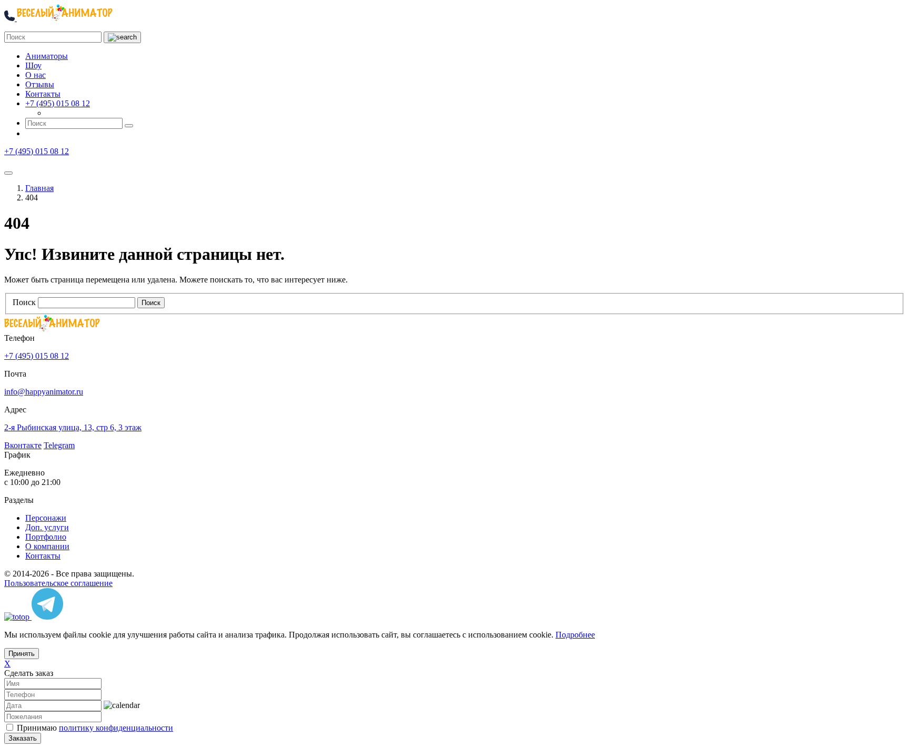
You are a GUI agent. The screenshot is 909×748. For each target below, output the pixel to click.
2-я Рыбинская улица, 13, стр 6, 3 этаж (73, 427)
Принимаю (95, 727)
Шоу (33, 65)
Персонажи (45, 517)
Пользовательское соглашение (58, 583)
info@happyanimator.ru (43, 391)
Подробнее (575, 634)
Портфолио (45, 536)
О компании (47, 546)
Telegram (59, 445)
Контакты (42, 93)
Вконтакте (23, 445)
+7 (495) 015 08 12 (57, 103)
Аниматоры (46, 56)
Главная (39, 188)
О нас (35, 74)
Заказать (22, 738)
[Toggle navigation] (8, 173)
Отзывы (39, 84)
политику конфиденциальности (116, 727)
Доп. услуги (47, 527)
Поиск (24, 302)
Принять (21, 654)
